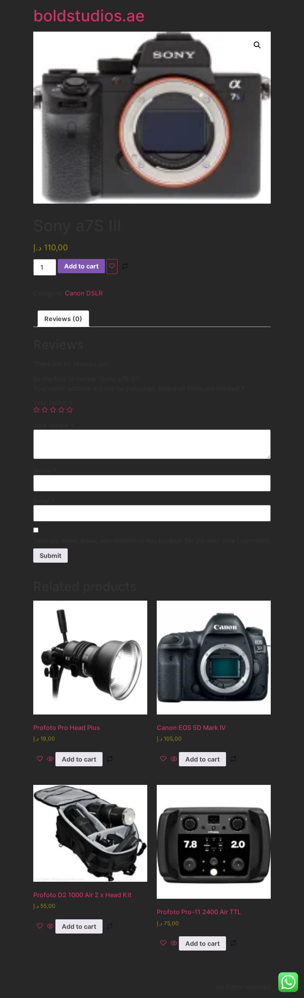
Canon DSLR (84, 293)
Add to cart (81, 266)
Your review (53, 425)
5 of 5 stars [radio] (69, 409)
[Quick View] (50, 759)
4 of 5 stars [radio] (61, 409)
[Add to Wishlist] (112, 266)
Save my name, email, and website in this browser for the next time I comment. (151, 540)
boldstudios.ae (89, 15)
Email (44, 501)
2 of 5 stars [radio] (45, 409)
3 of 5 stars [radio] (53, 409)
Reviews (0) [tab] (63, 319)
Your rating (52, 402)
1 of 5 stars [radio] (36, 409)
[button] (257, 45)
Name (44, 471)
